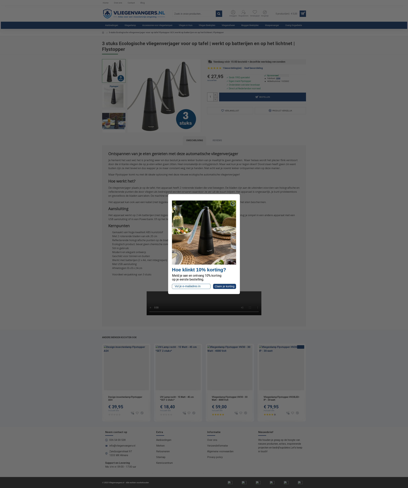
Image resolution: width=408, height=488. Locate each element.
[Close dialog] (233, 204)
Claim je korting (224, 286)
